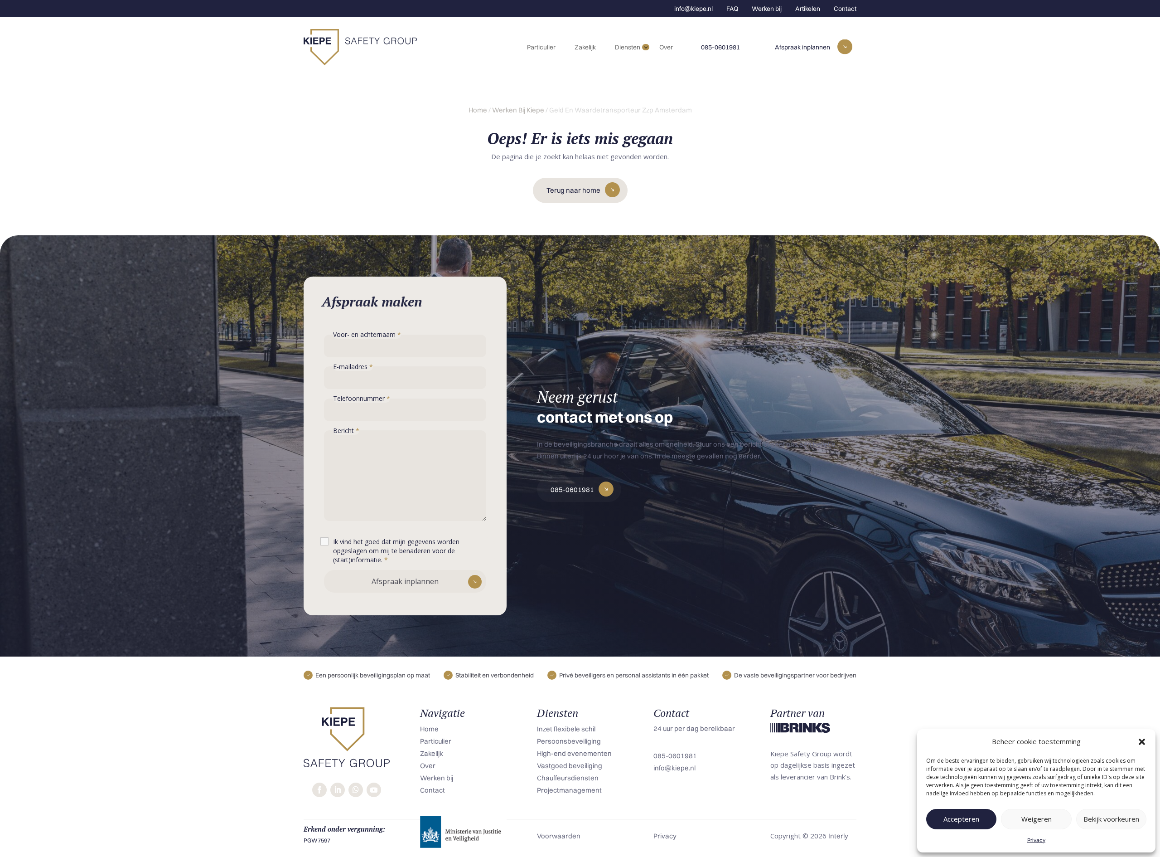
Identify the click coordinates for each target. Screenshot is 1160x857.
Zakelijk (585, 47)
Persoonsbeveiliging (569, 741)
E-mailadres (353, 366)
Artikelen (807, 9)
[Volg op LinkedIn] (337, 790)
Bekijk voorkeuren (1111, 818)
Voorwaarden (558, 836)
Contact (845, 9)
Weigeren (1036, 818)
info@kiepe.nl (693, 9)
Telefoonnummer (361, 398)
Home (478, 110)
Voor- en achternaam (367, 334)
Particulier (541, 47)
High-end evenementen (574, 753)
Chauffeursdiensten (568, 778)
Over (666, 47)
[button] (1141, 741)
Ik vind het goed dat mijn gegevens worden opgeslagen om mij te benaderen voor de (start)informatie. (396, 550)
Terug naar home (573, 190)
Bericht (346, 430)
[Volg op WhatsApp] (355, 790)
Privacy (1036, 840)
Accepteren (961, 818)
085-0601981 (720, 47)
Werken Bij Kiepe (518, 110)
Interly (838, 836)
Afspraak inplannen (802, 47)
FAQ (732, 9)
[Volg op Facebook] (319, 790)
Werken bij (767, 9)
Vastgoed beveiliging (569, 765)
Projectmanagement (569, 790)
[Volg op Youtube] (374, 790)
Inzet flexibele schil (566, 729)
